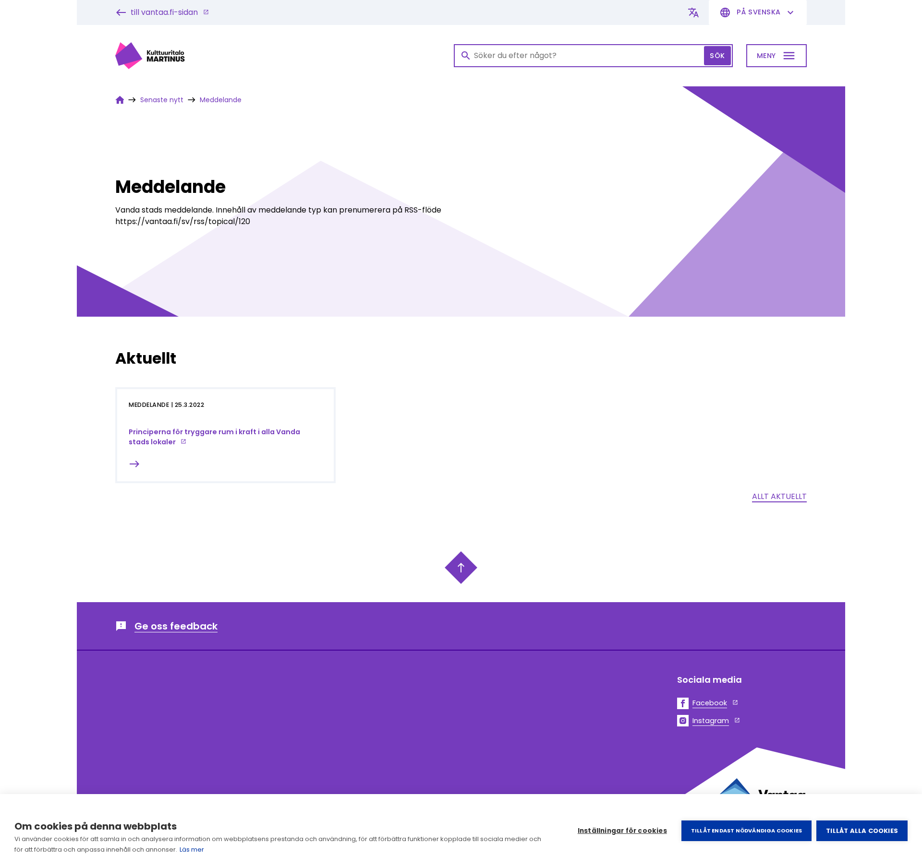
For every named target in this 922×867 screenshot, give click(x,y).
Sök (717, 55)
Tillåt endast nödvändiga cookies (746, 830)
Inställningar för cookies (622, 830)
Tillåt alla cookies (862, 830)
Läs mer (192, 849)
